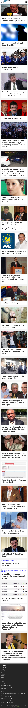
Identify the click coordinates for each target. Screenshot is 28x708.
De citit (2, 672)
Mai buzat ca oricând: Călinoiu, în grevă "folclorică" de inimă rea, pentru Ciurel (13, 429)
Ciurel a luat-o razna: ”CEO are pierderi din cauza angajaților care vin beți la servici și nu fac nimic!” (13, 144)
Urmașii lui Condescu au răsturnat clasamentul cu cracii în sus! (13, 576)
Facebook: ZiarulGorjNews (7, 700)
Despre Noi (3, 684)
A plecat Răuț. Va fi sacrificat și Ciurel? (13, 555)
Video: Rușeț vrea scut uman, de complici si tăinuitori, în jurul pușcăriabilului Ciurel (14, 94)
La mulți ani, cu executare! (12, 118)
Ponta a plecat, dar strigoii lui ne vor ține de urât (13, 377)
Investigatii (3, 667)
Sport (2, 679)
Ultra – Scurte (4, 671)
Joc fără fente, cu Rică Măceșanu (10, 564)
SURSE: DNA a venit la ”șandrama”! (10, 68)
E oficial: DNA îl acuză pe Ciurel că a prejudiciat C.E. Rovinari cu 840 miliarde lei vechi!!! (14, 455)
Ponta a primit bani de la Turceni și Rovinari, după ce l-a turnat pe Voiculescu (13, 506)
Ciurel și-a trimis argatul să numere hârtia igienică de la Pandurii (12, 200)
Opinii (2, 669)
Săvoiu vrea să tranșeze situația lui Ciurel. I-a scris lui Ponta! (14, 252)
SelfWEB (17, 706)
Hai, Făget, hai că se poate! (12, 303)
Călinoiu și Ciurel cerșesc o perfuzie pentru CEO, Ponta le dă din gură (13, 402)
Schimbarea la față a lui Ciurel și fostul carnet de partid (14, 532)
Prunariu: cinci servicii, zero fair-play (12, 599)
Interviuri (3, 674)
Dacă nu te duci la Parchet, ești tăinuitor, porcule (13, 326)
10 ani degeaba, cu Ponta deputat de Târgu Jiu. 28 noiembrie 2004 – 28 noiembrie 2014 (13, 279)
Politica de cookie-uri (6, 685)
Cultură (2, 677)
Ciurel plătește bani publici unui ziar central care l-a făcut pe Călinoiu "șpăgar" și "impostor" (14, 626)
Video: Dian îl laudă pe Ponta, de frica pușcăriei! (14, 481)
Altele (2, 675)
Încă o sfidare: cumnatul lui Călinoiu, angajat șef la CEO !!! (13, 19)
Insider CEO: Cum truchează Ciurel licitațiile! (12, 44)
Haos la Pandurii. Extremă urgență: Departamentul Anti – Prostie (13, 352)
